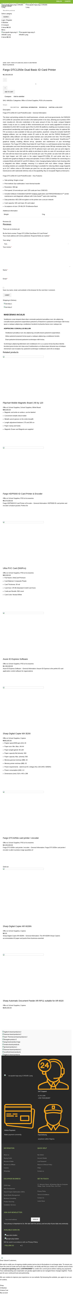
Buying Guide (8, 1158)
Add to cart (9, 92)
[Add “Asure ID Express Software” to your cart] (5, 679)
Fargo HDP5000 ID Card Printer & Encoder (22, 494)
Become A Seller (9, 1161)
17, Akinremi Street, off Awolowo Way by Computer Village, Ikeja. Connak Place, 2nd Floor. (52, 1185)
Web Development (9, 1188)
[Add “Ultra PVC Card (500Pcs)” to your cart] (5, 605)
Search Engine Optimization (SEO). (14, 1192)
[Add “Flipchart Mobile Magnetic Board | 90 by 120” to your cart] (5, 439)
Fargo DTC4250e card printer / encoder (21, 838)
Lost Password (41, 1161)
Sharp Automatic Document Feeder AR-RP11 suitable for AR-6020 (33, 1001)
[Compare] (5, 399)
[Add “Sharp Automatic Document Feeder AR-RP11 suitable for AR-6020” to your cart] (5, 1018)
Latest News (41, 1201)
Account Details (42, 1158)
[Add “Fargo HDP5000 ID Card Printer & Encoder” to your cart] (5, 514)
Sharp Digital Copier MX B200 (17, 733)
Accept (3, 1282)
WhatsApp (7, 1171)
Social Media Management (12, 1195)
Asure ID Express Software (15, 659)
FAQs (39, 1168)
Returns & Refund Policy (44, 1164)
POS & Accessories (45, 100)
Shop (8, 62)
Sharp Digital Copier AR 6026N (17, 926)
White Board (36, 407)
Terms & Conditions (43, 1194)
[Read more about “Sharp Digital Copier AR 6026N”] (5, 946)
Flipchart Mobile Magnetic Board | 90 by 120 (23, 403)
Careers (6, 1168)
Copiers (23, 738)
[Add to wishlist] (5, 434)
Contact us (40, 1171)
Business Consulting (10, 1198)
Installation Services (10, 1205)
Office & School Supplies (29, 100)
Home (4, 62)
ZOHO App (7, 1185)
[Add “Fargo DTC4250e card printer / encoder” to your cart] (5, 858)
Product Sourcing (9, 1201)
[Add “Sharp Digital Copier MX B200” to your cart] (5, 783)
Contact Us (40, 1198)
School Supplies (26, 407)
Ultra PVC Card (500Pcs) (14, 568)
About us (6, 1155)
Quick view (5, 444)
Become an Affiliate (9, 1164)
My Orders (40, 1155)
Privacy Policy (41, 1191)
